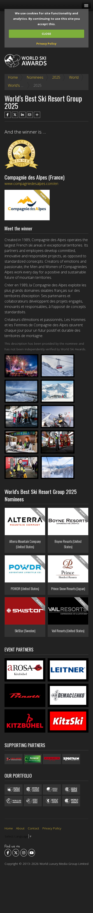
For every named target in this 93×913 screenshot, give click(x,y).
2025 (56, 77)
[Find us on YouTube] (31, 853)
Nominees (35, 77)
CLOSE (46, 34)
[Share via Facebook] (8, 115)
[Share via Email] (30, 115)
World (74, 77)
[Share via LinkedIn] (22, 115)
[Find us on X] (15, 853)
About (20, 828)
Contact (33, 828)
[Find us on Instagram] (23, 853)
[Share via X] (15, 115)
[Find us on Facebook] (8, 853)
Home (13, 77)
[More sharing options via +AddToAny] (37, 115)
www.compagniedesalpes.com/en (31, 183)
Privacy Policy (46, 43)
